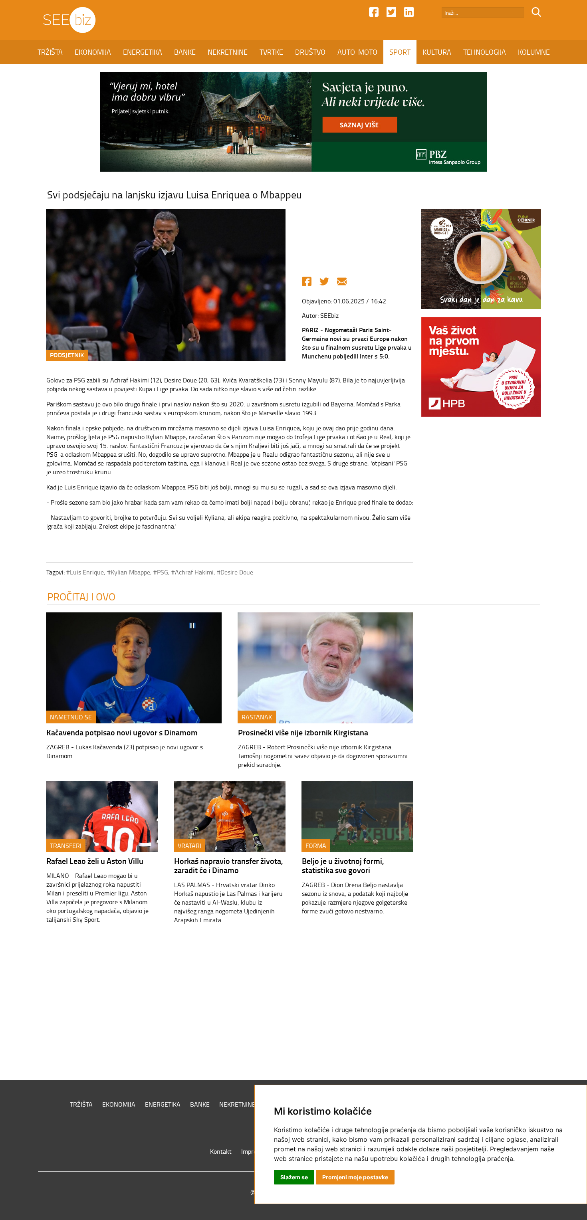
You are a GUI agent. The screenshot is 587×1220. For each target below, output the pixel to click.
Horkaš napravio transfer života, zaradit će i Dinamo (228, 865)
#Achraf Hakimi (192, 572)
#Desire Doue (235, 572)
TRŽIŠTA (50, 52)
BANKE (185, 52)
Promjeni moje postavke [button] (355, 1177)
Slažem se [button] (294, 1177)
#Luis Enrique (85, 572)
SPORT (400, 52)
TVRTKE (271, 52)
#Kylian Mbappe (128, 572)
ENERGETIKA (142, 52)
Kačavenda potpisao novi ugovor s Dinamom (122, 732)
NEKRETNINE (228, 52)
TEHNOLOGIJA (484, 52)
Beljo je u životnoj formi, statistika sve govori (343, 865)
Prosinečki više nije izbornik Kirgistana (303, 732)
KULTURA (436, 52)
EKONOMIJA (93, 52)
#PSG (160, 572)
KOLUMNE (534, 52)
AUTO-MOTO (357, 52)
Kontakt (221, 1151)
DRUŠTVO (310, 52)
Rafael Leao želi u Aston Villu (94, 860)
